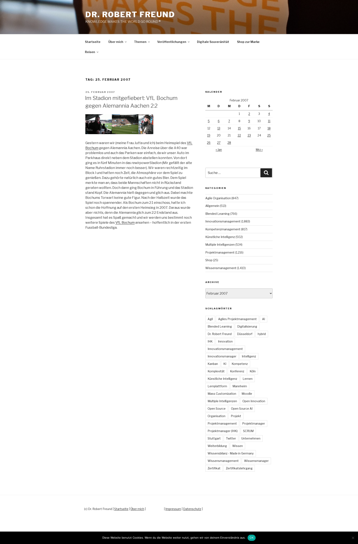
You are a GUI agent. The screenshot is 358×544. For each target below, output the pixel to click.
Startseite (92, 42)
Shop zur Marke (248, 42)
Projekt (236, 416)
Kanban (213, 364)
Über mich (115, 42)
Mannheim (239, 386)
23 (249, 135)
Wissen (237, 446)
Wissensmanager (256, 461)
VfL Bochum (125, 223)
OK (252, 537)
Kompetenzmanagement (222, 229)
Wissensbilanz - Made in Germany (231, 453)
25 (269, 135)
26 (208, 142)
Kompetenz (240, 364)
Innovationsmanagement (223, 221)
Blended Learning (217, 213)
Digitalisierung (247, 326)
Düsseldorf (244, 334)
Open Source (217, 408)
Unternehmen (250, 438)
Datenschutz (192, 509)
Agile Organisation (218, 198)
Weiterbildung (217, 446)
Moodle (247, 393)
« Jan (219, 149)
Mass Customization (222, 393)
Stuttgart (214, 438)
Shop (208, 260)
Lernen (248, 378)
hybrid (262, 334)
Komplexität (216, 371)
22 (239, 135)
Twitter (231, 438)
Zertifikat (214, 468)
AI (263, 319)
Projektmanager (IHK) (223, 431)
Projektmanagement (220, 252)
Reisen (90, 52)
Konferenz (237, 371)
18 (269, 128)
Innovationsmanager (222, 356)
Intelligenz (249, 356)
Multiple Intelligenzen (220, 244)
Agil (210, 319)
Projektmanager (253, 423)
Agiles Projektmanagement (237, 319)
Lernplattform (217, 386)
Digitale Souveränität (213, 42)
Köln (253, 371)
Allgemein (212, 206)
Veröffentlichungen (171, 42)
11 (269, 121)
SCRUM (248, 431)
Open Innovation (253, 401)
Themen (140, 42)
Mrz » (259, 149)
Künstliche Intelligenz (220, 237)
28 (229, 142)
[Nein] (353, 538)
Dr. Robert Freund (130, 14)
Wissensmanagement (220, 268)
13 (218, 128)
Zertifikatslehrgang (239, 468)
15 (239, 128)
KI (224, 364)
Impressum (173, 509)
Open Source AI (242, 408)
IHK (210, 341)
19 (208, 135)
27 (218, 142)
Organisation (216, 416)
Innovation (225, 341)
